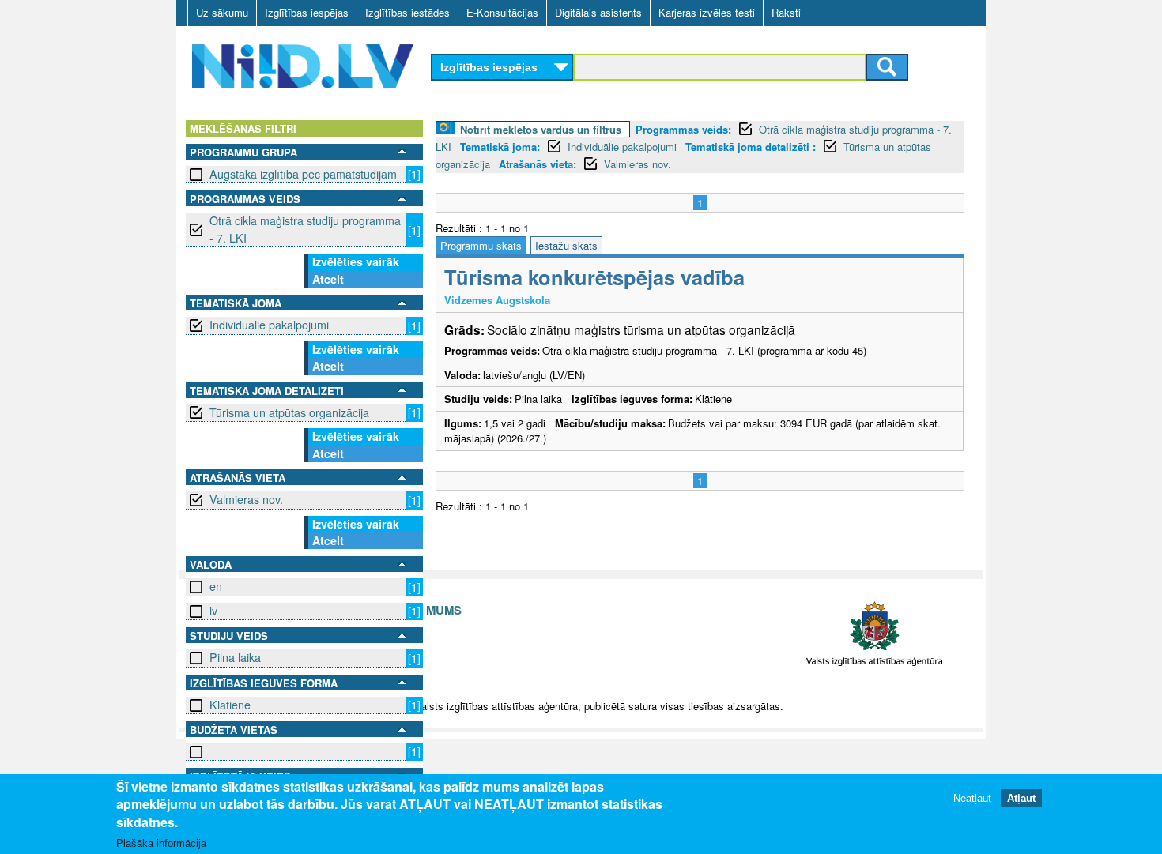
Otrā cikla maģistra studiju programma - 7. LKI (305, 229)
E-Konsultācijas (502, 12)
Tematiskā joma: (500, 146)
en (215, 586)
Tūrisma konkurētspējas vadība (594, 277)
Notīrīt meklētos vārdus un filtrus (540, 129)
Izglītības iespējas (307, 12)
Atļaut (1021, 798)
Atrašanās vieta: (537, 163)
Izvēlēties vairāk (355, 261)
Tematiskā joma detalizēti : (750, 146)
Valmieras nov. (246, 499)
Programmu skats (481, 245)
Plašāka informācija (161, 843)
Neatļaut (972, 798)
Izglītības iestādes (407, 12)
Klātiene (230, 705)
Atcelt (328, 279)
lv (213, 611)
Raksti (786, 12)
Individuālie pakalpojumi (269, 325)
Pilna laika (235, 657)
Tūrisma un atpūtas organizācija (289, 412)
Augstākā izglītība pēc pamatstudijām (303, 174)
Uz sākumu (222, 12)
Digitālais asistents (598, 12)
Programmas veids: (683, 129)
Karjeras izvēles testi (706, 12)
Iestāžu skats (566, 245)
